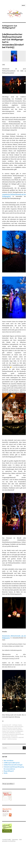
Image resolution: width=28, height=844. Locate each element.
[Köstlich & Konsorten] (14, 828)
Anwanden (15, 728)
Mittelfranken (12, 732)
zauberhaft (21, 737)
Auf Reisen (14, 725)
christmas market (11, 729)
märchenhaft (5, 732)
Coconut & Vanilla (6, 839)
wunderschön (14, 737)
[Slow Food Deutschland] (14, 796)
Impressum (15, 839)
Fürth (8, 731)
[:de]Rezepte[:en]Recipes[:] (11, 762)
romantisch (5, 734)
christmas (4, 729)
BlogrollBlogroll (9, 771)
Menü (23, 5)
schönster (8, 735)
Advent (4, 728)
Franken (20, 725)
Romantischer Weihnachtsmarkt (16, 734)
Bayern (20, 728)
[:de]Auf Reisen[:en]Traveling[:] (13, 765)
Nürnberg (4, 726)
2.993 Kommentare (12, 739)
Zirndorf (4, 739)
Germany (12, 731)
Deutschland (19, 729)
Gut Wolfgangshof (18, 731)
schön (3, 735)
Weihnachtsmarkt (18, 726)
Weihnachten (10, 726)
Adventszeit (9, 728)
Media (5, 773)
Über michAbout (8, 760)
